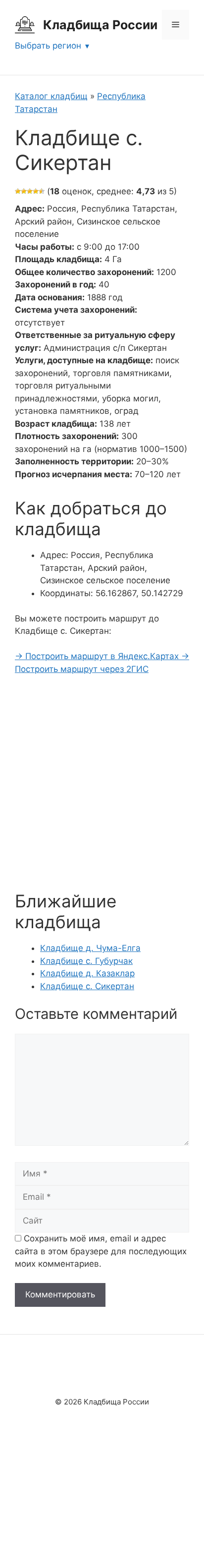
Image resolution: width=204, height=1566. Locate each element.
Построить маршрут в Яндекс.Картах (98, 656)
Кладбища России (100, 24)
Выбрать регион (48, 46)
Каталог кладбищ (51, 96)
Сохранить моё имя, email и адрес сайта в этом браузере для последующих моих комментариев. (101, 1251)
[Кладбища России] (25, 24)
